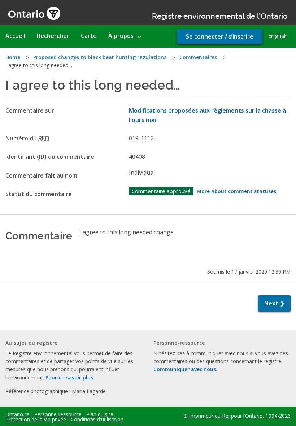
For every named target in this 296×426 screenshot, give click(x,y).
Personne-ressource (58, 414)
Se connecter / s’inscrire (219, 36)
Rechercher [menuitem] (53, 36)
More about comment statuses (236, 191)
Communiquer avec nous (184, 369)
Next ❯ (274, 303)
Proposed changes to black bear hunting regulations (99, 57)
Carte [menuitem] (89, 36)
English (278, 36)
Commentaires (198, 57)
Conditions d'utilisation (97, 419)
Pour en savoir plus (69, 377)
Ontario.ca (17, 414)
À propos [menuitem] (121, 36)
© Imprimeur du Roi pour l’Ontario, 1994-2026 (237, 415)
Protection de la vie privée (35, 419)
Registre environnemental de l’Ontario (220, 15)
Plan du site (99, 414)
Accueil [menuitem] (15, 36)
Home (12, 57)
